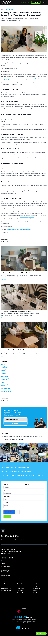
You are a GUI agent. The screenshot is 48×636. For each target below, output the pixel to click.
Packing (3, 366)
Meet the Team (22, 539)
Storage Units (20, 592)
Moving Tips (9, 9)
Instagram (21, 439)
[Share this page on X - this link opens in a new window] (1, 241)
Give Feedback (4, 539)
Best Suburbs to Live (6, 391)
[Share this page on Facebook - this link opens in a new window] (5, 241)
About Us (35, 583)
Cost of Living (4, 384)
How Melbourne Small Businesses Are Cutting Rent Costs (16, 311)
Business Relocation (5, 388)
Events (2, 381)
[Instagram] (9, 557)
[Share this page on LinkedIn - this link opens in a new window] (3, 241)
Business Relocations (5, 588)
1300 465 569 (11, 536)
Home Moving (4, 376)
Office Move (4, 367)
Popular (3, 385)
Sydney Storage (20, 583)
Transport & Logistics (6, 378)
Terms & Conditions (23, 619)
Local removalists (11, 229)
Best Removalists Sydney (7, 390)
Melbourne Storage (21, 586)
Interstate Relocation (6, 586)
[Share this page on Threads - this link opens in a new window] (7, 241)
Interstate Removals (6, 372)
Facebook (6, 439)
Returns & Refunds (32, 619)
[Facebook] (2, 557)
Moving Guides (36, 586)
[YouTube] (13, 557)
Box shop (3, 595)
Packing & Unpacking (5, 592)
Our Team (3, 373)
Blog (2, 9)
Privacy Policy (15, 619)
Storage (3, 370)
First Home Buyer (5, 375)
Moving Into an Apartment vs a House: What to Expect (15, 272)
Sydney (17, 229)
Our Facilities (20, 595)
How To (3, 364)
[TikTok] (5, 557)
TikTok (13, 439)
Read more (3, 279)
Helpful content (37, 592)
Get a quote (36, 2)
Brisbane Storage (21, 588)
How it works (20, 590)
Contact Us (13, 539)
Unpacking (3, 369)
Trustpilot (24, 608)
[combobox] (15, 419)
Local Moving (4, 583)
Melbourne (22, 229)
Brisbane (28, 229)
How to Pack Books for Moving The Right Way (13, 349)
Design (2, 382)
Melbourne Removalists (6, 387)
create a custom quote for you (27, 217)
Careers (35, 590)
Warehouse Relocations (6, 590)
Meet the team (36, 588)
